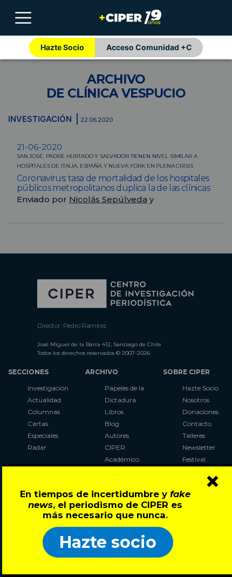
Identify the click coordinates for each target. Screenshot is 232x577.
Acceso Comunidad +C (149, 47)
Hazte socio (107, 542)
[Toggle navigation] (23, 18)
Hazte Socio (62, 47)
